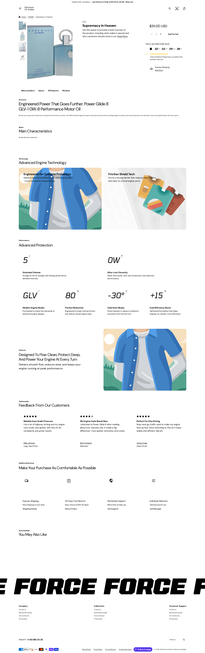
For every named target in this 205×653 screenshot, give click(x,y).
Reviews (66, 90)
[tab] (28, 91)
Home (23, 17)
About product (28, 90)
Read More (122, 36)
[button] (169, 8)
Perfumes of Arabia (166, 649)
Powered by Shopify (179, 649)
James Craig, (142, 443)
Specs (41, 90)
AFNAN (31, 17)
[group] (22, 25)
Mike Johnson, (29, 443)
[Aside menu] (20, 8)
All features (53, 90)
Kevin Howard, (86, 443)
